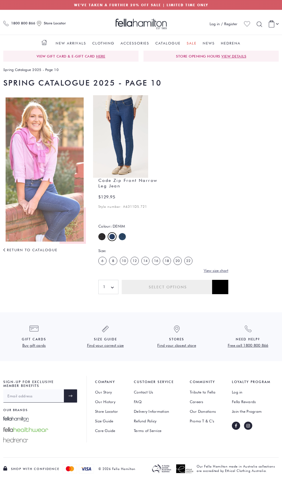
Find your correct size (105, 345)
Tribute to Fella (202, 392)
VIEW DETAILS (233, 56)
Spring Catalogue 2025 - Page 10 (31, 69)
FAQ (138, 402)
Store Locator (106, 411)
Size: (102, 250)
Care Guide (105, 430)
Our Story (103, 392)
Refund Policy (145, 421)
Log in (237, 392)
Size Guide (104, 421)
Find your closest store (176, 345)
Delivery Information (151, 411)
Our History (105, 402)
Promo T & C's (202, 421)
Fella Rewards (244, 402)
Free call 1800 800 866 (248, 345)
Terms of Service (147, 430)
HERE (100, 56)
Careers (197, 402)
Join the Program (247, 411)
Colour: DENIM (111, 226)
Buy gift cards (34, 345)
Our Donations (203, 411)
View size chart (216, 270)
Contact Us (143, 392)
